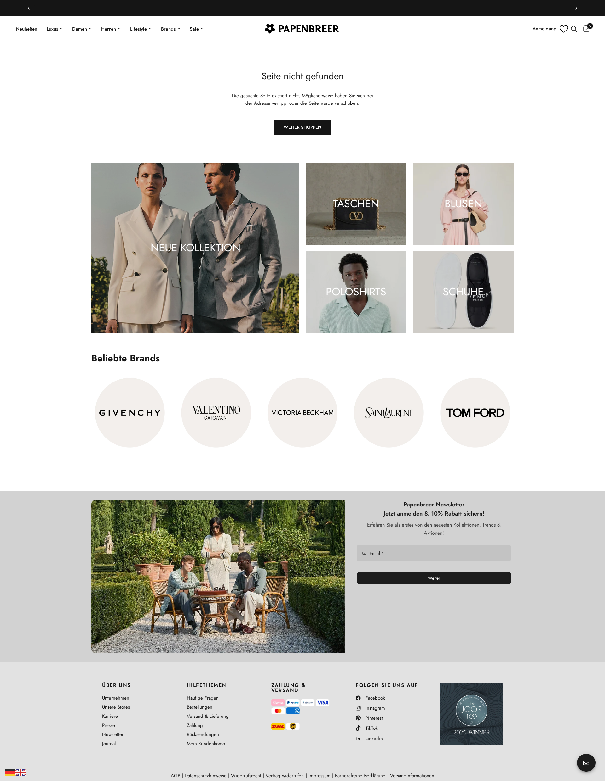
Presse (108, 725)
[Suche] (574, 29)
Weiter (434, 578)
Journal (109, 743)
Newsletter (113, 734)
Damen (79, 28)
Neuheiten (26, 28)
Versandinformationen (412, 775)
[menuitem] (29, 29)
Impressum (319, 775)
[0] (584, 29)
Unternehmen (115, 698)
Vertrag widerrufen (285, 775)
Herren (108, 28)
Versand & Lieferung (208, 716)
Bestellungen (199, 707)
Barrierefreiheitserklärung (360, 775)
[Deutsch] (10, 772)
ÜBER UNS (116, 685)
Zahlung (195, 725)
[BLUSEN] (463, 204)
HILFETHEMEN (207, 685)
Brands (168, 28)
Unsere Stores (116, 707)
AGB (175, 775)
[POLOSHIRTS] (356, 292)
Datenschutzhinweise (206, 775)
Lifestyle (138, 28)
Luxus (52, 28)
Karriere (110, 716)
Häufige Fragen (203, 698)
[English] (20, 772)
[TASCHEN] (356, 204)
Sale (194, 28)
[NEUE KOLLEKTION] (195, 248)
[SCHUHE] (463, 292)
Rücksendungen (203, 734)
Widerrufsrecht (246, 775)
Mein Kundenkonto (206, 743)
